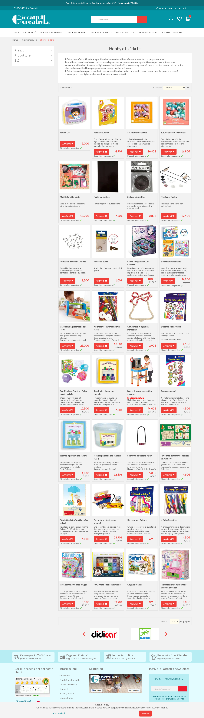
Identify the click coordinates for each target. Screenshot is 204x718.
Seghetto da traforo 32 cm (139, 455)
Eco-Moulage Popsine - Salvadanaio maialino (74, 392)
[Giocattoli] (31, 19)
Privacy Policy (66, 693)
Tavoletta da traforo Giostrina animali (74, 521)
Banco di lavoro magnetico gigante (139, 392)
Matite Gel (65, 132)
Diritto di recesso (68, 684)
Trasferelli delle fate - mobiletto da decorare (174, 586)
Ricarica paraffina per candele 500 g (107, 457)
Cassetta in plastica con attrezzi (105, 521)
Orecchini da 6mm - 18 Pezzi (73, 261)
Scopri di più (168, 280)
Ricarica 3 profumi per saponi (73, 455)
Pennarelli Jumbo (101, 132)
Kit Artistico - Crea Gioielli (173, 132)
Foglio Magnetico (102, 197)
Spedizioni (64, 675)
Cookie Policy (66, 698)
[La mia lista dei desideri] (179, 19)
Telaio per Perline (169, 197)
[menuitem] (178, 32)
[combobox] (115, 19)
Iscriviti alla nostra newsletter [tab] (169, 668)
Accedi (182, 8)
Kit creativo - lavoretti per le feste (107, 328)
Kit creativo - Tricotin (137, 520)
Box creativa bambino (171, 261)
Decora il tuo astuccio (171, 326)
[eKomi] (32, 687)
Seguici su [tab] (96, 668)
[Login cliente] (171, 20)
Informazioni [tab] (68, 668)
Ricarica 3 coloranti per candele (104, 392)
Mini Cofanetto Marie (70, 197)
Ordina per (157, 88)
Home (15, 40)
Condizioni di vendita (69, 680)
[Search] (142, 19)
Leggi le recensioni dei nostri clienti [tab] (34, 670)
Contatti (34, 8)
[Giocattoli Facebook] (115, 683)
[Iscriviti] (182, 688)
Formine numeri (168, 391)
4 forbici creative (169, 520)
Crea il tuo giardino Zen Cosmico (138, 263)
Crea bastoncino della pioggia (73, 584)
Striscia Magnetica (136, 197)
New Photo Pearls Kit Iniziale (107, 584)
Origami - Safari (134, 584)
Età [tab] (16, 60)
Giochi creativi (28, 40)
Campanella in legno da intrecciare (138, 328)
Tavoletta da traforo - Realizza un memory (175, 457)
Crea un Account (164, 8)
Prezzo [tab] (19, 50)
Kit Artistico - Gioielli (137, 132)
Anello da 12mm (101, 261)
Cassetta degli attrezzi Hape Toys (73, 328)
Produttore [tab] (22, 55)
